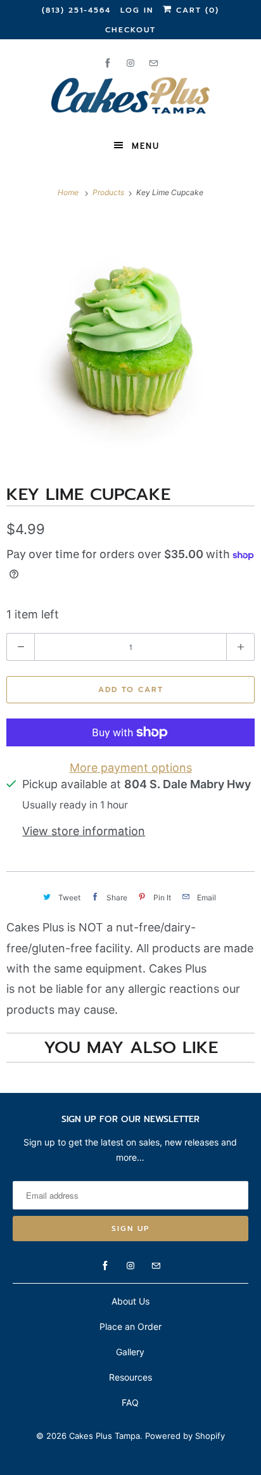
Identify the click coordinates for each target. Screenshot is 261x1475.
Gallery (130, 1351)
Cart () (195, 10)
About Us (130, 1301)
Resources (130, 1377)
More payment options (131, 767)
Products (109, 192)
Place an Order (130, 1326)
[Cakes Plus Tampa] (130, 97)
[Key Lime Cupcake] (130, 340)
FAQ (130, 1402)
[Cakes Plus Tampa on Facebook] (107, 63)
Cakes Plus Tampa (104, 1436)
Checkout (130, 29)
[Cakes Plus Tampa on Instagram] (130, 63)
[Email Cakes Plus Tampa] (153, 63)
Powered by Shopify (185, 1436)
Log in (136, 10)
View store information (83, 831)
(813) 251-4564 (76, 10)
